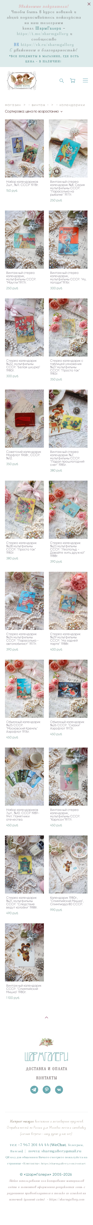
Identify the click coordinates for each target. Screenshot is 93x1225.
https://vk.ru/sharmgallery (47, 44)
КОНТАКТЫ (47, 1078)
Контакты (31, 1163)
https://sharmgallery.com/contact (63, 1163)
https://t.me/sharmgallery (43, 33)
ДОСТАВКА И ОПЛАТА (46, 1069)
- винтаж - (38, 105)
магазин (13, 105)
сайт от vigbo (47, 1213)
